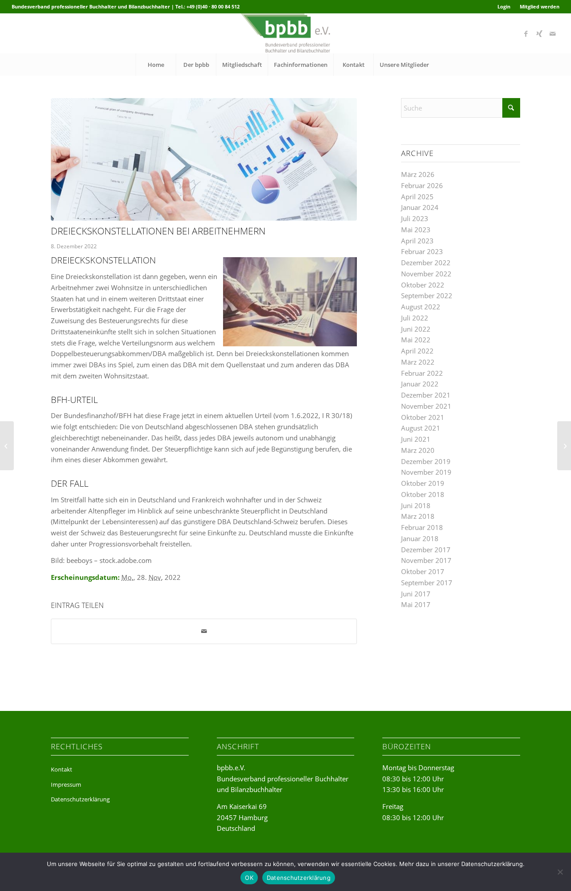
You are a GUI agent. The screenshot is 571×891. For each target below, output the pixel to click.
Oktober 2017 (422, 571)
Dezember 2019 (426, 461)
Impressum (66, 784)
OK (249, 877)
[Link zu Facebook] (526, 33)
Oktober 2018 (422, 494)
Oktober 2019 (422, 483)
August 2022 (420, 306)
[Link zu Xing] (539, 33)
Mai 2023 (415, 229)
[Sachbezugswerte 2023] (564, 445)
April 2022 (417, 350)
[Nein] (559, 871)
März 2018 (417, 516)
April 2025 (417, 196)
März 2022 (417, 361)
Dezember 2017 (426, 549)
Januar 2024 (420, 207)
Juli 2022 (414, 317)
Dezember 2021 (426, 394)
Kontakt (61, 769)
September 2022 (426, 295)
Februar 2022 (422, 373)
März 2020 (417, 450)
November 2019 (426, 472)
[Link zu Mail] (552, 33)
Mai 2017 (415, 604)
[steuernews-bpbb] (204, 159)
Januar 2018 (420, 538)
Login (503, 6)
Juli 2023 (414, 218)
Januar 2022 (420, 383)
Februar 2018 (422, 527)
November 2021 (426, 406)
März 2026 (417, 174)
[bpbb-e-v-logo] (285, 33)
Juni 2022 (415, 328)
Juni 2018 (415, 505)
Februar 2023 (422, 251)
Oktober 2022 (422, 284)
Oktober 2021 (422, 417)
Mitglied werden (539, 6)
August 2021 (420, 427)
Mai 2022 (415, 339)
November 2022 (426, 273)
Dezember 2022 (426, 262)
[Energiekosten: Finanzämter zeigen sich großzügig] (7, 445)
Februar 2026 (422, 185)
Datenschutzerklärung (80, 799)
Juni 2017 (415, 593)
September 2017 (426, 582)
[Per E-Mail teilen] (203, 631)
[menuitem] (504, 6)
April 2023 (417, 240)
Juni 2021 (415, 439)
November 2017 (426, 560)
